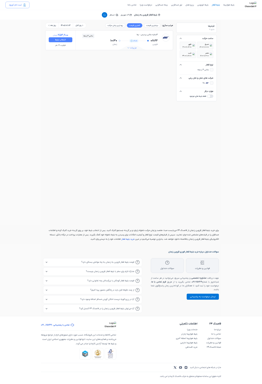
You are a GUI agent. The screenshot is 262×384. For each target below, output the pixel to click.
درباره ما (217, 329)
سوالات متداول (214, 338)
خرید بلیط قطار (128, 239)
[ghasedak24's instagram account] (186, 367)
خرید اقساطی (191, 347)
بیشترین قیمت (152, 25)
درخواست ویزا (146, 5)
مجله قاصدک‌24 (214, 347)
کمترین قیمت (134, 25)
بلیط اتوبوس (203, 5)
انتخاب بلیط (60, 39)
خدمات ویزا (192, 329)
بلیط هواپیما (228, 5)
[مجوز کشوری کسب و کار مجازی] (85, 354)
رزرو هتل (189, 5)
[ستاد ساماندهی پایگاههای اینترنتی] (98, 354)
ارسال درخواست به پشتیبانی (203, 296)
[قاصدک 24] (248, 5)
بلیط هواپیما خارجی (188, 342)
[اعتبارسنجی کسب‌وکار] (110, 354)
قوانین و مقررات (213, 342)
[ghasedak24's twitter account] (175, 367)
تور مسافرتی (176, 5)
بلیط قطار (216, 5)
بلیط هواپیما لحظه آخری (186, 338)
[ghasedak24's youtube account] (180, 367)
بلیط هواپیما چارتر (189, 334)
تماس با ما (216, 334)
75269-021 (197, 282)
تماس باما (131, 5)
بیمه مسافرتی (161, 5)
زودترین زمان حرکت (115, 25)
